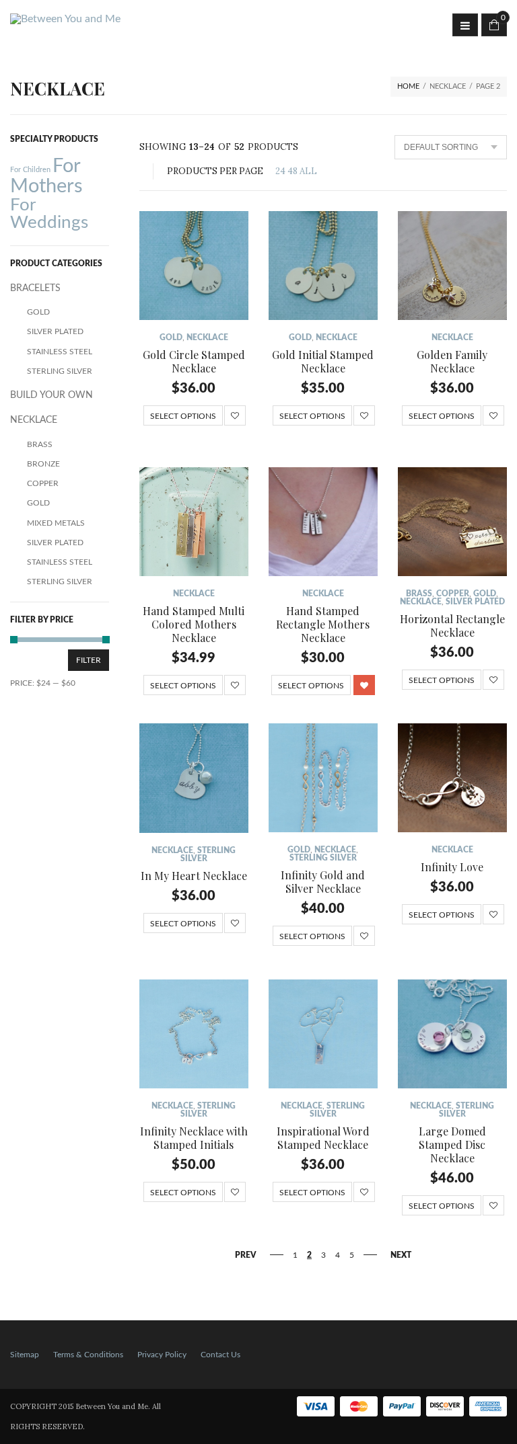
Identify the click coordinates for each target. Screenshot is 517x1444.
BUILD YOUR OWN (51, 395)
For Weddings (49, 213)
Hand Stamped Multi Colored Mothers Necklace (193, 624)
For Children (30, 169)
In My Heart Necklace (194, 876)
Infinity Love (452, 867)
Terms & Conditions (88, 1355)
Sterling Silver (323, 858)
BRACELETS (35, 288)
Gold (171, 337)
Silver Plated (475, 602)
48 (292, 171)
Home (408, 86)
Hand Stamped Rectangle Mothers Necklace (323, 624)
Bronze (43, 464)
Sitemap (24, 1355)
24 (280, 171)
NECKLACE (207, 337)
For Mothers (46, 176)
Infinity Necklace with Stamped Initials (194, 1138)
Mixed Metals (56, 523)
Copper (452, 594)
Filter (88, 660)
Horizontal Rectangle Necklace (452, 625)
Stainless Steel (59, 352)
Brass (419, 594)
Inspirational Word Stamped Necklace (323, 1138)
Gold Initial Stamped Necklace (323, 361)
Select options (183, 416)
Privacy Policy (161, 1355)
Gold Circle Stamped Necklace (194, 361)
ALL (308, 171)
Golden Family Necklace (452, 361)
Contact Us (220, 1355)
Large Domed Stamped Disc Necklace (452, 1144)
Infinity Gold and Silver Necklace (323, 881)
